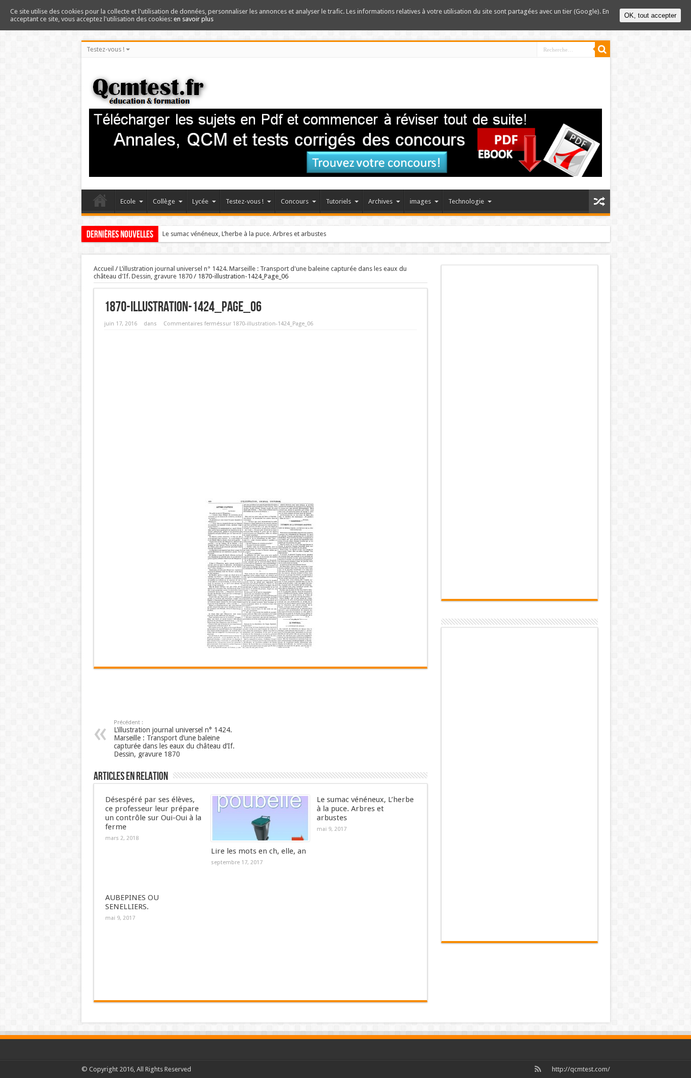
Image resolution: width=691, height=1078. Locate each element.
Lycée (200, 201)
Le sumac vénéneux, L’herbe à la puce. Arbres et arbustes (244, 234)
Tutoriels (338, 201)
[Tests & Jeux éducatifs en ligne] (151, 91)
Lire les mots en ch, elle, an (258, 851)
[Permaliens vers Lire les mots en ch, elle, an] (260, 818)
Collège (164, 201)
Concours (295, 201)
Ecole (128, 201)
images (420, 201)
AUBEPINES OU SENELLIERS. (132, 902)
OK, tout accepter (650, 15)
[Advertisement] (260, 411)
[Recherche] (602, 49)
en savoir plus (193, 19)
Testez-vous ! (105, 49)
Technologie (466, 201)
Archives (380, 201)
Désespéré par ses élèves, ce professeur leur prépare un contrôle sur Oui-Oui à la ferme (153, 813)
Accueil (100, 203)
